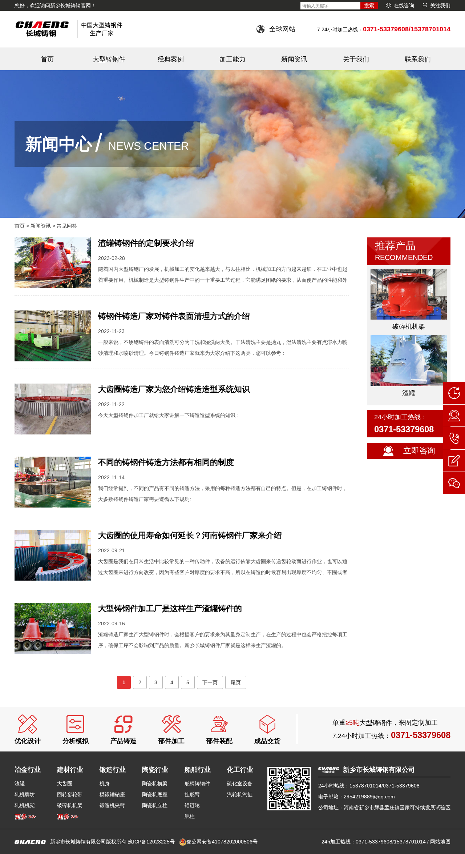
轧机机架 (25, 805)
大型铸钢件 (109, 59)
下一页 (210, 682)
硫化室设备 (239, 783)
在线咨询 (404, 5)
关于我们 (356, 59)
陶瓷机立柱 (154, 805)
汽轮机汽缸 (239, 794)
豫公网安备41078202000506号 (222, 842)
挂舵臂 (192, 794)
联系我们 (418, 59)
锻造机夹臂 (112, 805)
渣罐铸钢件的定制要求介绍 (146, 243)
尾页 (236, 682)
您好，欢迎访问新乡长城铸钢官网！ (55, 5)
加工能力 (232, 59)
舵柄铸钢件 (197, 783)
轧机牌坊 (25, 794)
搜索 (369, 5)
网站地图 (440, 842)
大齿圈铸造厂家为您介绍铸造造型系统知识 (174, 389)
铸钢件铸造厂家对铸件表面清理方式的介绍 (174, 316)
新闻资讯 (294, 59)
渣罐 (20, 783)
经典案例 (171, 59)
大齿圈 (64, 783)
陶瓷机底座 (154, 794)
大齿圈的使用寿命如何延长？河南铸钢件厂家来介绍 (190, 535)
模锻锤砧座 (112, 794)
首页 (47, 59)
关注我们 (440, 5)
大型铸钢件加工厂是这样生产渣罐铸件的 (170, 608)
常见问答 (67, 226)
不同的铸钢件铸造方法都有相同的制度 (166, 462)
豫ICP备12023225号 (151, 842)
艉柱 (190, 816)
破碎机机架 (69, 805)
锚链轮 (192, 805)
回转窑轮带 (69, 794)
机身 (105, 783)
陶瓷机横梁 (154, 783)
